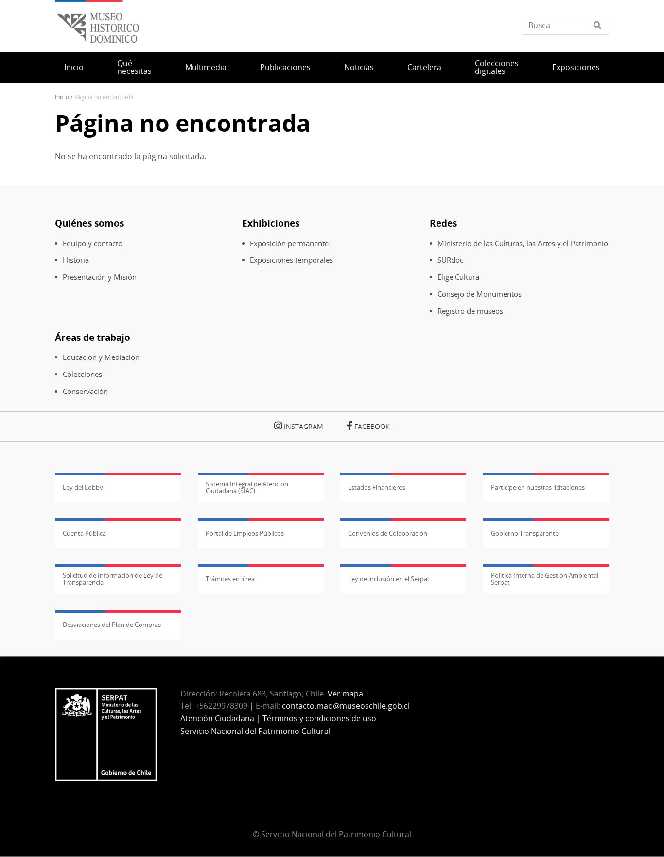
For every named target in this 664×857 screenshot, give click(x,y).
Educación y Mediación (101, 357)
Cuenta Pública (84, 533)
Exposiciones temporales (291, 260)
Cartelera (424, 67)
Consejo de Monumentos (479, 294)
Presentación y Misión (100, 277)
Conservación (85, 391)
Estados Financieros (376, 487)
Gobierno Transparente (525, 533)
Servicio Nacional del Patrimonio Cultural (255, 731)
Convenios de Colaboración (387, 533)
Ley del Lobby (83, 487)
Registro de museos (470, 311)
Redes (443, 223)
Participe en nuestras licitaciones (538, 487)
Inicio (74, 67)
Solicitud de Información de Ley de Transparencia (112, 579)
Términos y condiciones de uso (319, 718)
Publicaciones (285, 67)
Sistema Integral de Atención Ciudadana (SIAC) (247, 487)
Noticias (359, 67)
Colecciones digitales (497, 67)
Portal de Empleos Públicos (245, 533)
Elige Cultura (458, 277)
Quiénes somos (89, 223)
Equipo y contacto (92, 243)
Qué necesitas (134, 67)
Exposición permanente (289, 243)
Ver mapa (345, 693)
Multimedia (206, 67)
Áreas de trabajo (92, 337)
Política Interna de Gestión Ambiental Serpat (544, 579)
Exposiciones (576, 67)
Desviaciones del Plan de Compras (112, 624)
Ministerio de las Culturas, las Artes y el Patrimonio (522, 243)
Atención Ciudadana (217, 718)
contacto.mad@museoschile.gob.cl (346, 705)
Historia (76, 260)
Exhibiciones (270, 223)
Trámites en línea (230, 578)
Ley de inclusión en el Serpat (389, 578)
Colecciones (82, 374)
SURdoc (450, 260)
